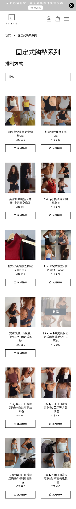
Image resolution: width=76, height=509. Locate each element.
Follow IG (35, 7)
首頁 (8, 35)
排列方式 (14, 63)
